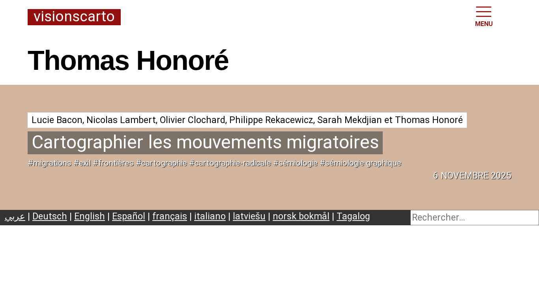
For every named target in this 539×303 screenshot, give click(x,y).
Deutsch (49, 216)
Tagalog (353, 216)
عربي (15, 216)
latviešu (249, 216)
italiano (210, 216)
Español (128, 216)
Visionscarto (74, 17)
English (89, 216)
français (169, 216)
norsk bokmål (301, 216)
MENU (484, 24)
